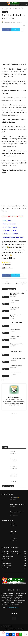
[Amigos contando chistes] (5, 345)
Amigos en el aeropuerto (16, 351)
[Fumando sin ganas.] (5, 331)
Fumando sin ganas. (15, 329)
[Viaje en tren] (5, 460)
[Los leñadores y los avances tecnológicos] (5, 295)
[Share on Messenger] (13, 634)
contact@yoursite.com (13, 607)
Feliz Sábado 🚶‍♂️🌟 (14, 497)
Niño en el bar (13, 466)
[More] (21, 29)
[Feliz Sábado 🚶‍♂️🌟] (5, 499)
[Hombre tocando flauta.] (5, 324)
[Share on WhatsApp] (20, 634)
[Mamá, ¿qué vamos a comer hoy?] (5, 513)
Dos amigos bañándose (16, 365)
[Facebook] (11, 407)
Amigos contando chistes (16, 343)
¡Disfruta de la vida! (15, 300)
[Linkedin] (14, 407)
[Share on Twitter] (10, 634)
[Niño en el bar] (5, 468)
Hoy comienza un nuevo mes (17, 504)
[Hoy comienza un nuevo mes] (5, 506)
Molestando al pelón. (10, 230)
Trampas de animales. (10, 234)
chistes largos (9, 267)
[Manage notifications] (3, 632)
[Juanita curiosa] (5, 476)
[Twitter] (16, 407)
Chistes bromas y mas (10, 22)
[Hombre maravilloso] (5, 338)
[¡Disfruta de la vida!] (5, 302)
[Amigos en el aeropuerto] (5, 353)
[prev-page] (3, 380)
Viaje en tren (13, 459)
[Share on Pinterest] (17, 634)
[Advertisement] (14, 48)
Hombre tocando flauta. (16, 322)
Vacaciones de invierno (16, 372)
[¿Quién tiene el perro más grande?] (5, 316)
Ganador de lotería (14, 307)
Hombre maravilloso (15, 336)
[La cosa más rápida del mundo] (5, 360)
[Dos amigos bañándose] (5, 367)
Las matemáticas (6, 284)
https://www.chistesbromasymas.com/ (14, 399)
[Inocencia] (5, 453)
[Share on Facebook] (7, 634)
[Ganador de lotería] (5, 309)
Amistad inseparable (10, 227)
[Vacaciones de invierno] (5, 374)
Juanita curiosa (14, 474)
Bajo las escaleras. (9, 224)
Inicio (3, 8)
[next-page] (5, 380)
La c (7, 221)
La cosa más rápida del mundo (17, 358)
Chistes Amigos (8, 8)
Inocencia (12, 451)
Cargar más (13, 481)
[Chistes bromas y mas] (3, 22)
